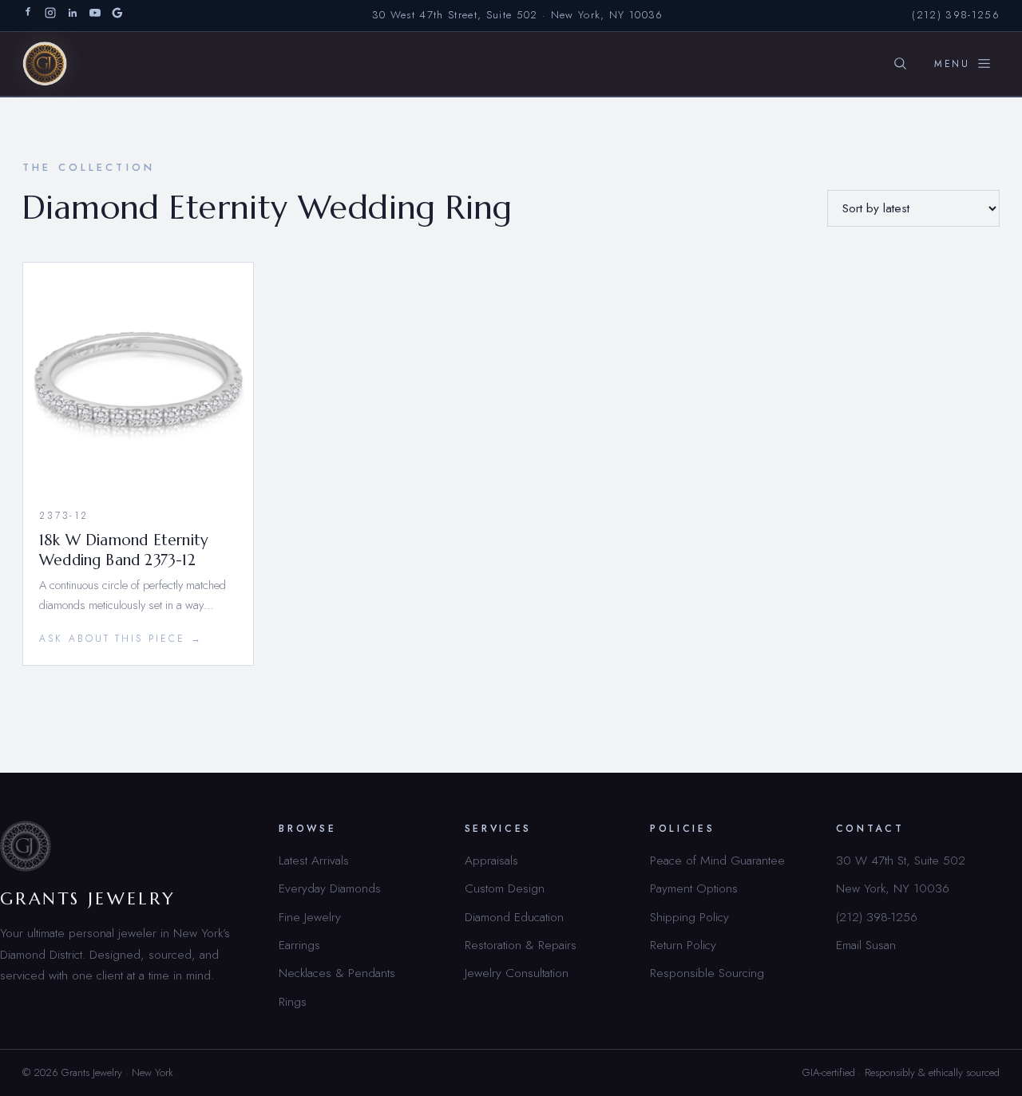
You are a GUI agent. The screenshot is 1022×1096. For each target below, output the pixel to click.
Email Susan (866, 945)
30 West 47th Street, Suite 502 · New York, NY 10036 (518, 14)
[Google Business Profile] (117, 15)
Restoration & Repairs (520, 945)
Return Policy (683, 945)
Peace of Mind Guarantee (717, 860)
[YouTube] (95, 15)
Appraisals (491, 860)
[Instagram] (50, 15)
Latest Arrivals (314, 860)
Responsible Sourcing (707, 972)
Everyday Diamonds (330, 888)
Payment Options (694, 888)
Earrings (299, 945)
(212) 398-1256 (956, 14)
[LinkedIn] (72, 15)
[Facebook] (28, 15)
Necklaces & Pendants (337, 972)
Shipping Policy (689, 917)
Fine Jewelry (310, 917)
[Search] (900, 64)
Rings (293, 1001)
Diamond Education (514, 917)
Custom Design (505, 888)
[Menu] (963, 63)
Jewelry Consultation (516, 972)
